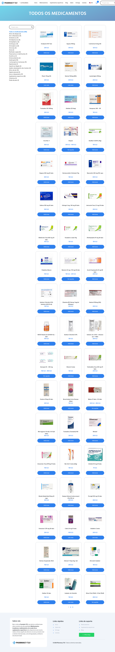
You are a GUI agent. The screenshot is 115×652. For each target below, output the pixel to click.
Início (35, 3)
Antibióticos (13, 38)
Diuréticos (13, 56)
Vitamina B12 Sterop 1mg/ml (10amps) (70, 303)
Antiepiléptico (14, 42)
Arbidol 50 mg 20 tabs (95, 464)
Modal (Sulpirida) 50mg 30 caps (46, 497)
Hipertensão (13, 64)
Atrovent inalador (95, 561)
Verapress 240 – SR (95, 108)
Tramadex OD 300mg (46, 108)
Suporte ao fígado (15, 66)
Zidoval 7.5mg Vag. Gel (71, 561)
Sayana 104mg (71, 44)
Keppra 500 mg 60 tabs (46, 173)
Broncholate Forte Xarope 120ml (70, 400)
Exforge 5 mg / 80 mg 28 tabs (70, 205)
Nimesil (95, 432)
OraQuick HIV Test (46, 44)
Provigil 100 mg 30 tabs (95, 496)
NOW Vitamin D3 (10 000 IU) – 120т (46, 336)
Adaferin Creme (95, 528)
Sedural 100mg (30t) (95, 302)
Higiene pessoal (14, 72)
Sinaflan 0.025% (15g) (95, 141)
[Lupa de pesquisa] (32, 27)
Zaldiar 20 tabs (46, 593)
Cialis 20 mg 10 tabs (71, 528)
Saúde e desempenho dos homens (20, 68)
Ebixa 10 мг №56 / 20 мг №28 (95, 593)
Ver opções (71, 150)
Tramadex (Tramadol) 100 (70, 432)
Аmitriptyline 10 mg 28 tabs (95, 238)
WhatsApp (87, 635)
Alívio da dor (14, 70)
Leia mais (46, 85)
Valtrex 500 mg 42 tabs (46, 205)
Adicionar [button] (46, 53)
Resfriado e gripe (15, 52)
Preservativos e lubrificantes (18, 54)
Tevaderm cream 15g (71, 238)
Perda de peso (14, 80)
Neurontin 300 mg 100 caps (95, 173)
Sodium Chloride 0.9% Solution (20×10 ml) (46, 303)
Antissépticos (14, 46)
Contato (84, 3)
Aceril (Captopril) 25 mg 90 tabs (95, 271)
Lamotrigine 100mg (95, 76)
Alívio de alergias (15, 34)
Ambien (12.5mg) (71, 108)
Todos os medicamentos (18, 32)
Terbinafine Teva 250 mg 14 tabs (95, 368)
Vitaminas (13, 78)
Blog (66, 3)
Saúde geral (13, 60)
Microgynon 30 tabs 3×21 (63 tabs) (46, 433)
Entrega (78, 3)
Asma (11, 50)
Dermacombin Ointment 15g (70, 173)
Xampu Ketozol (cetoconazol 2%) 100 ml (70, 497)
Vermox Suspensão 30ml (46, 561)
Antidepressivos (14, 40)
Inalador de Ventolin (71, 593)
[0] (97, 3)
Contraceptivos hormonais (18, 62)
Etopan (71, 141)
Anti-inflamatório (15, 36)
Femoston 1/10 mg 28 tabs (46, 528)
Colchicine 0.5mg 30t (95, 44)
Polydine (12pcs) (46, 270)
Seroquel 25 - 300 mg (46, 367)
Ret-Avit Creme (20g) (71, 464)
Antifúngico (13, 44)
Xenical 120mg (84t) (71, 76)
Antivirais (13, 48)
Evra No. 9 (46, 141)
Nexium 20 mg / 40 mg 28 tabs (71, 270)
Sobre (71, 3)
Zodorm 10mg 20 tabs (46, 399)
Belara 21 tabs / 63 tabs (95, 399)
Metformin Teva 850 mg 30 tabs (46, 239)
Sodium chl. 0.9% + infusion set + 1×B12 (95, 336)
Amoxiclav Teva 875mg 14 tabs (46, 464)
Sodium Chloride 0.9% (70, 335)
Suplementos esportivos (56, 3)
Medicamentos (44, 3)
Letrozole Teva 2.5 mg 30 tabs (95, 205)
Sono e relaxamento (16, 74)
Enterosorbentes (14, 58)
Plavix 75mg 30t (46, 76)
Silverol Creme (71, 367)
